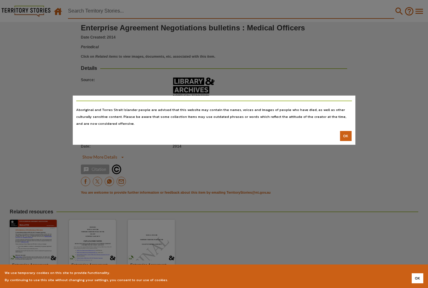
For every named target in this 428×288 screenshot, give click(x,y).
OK (345, 136)
